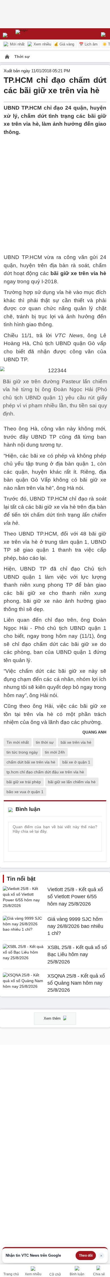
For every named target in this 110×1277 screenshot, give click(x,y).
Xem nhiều (41, 44)
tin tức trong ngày (22, 752)
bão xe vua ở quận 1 (24, 791)
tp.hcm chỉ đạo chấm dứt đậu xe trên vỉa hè (45, 772)
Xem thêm (53, 1018)
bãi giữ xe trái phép (23, 782)
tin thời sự (45, 742)
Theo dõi (86, 1256)
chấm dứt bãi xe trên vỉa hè (30, 762)
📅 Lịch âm (88, 44)
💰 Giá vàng (64, 44)
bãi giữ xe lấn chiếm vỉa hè (72, 782)
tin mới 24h (55, 752)
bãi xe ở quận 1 (76, 762)
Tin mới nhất (17, 742)
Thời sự (22, 56)
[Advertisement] (55, 191)
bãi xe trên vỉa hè (76, 742)
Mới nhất (17, 44)
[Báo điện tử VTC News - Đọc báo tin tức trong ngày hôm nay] (34, 34)
